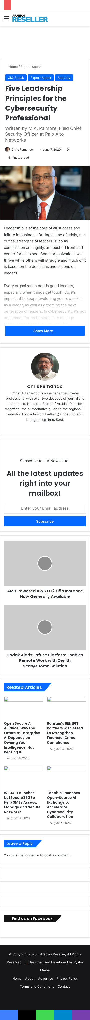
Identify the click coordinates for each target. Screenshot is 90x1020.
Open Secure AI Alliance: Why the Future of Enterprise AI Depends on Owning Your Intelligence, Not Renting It (22, 738)
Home (13, 67)
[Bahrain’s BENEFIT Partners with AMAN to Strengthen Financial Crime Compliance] (66, 708)
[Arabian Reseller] (32, 18)
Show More (44, 331)
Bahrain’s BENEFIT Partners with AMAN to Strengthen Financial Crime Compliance (65, 733)
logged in (32, 855)
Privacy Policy (67, 978)
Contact (64, 986)
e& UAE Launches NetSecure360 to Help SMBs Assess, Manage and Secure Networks (22, 802)
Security (64, 78)
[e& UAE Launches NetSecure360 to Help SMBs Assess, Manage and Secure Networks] (23, 777)
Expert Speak (31, 67)
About (30, 978)
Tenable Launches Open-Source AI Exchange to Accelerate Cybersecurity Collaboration (63, 804)
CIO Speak (16, 78)
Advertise (45, 978)
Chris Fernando (22, 149)
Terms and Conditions (37, 986)
